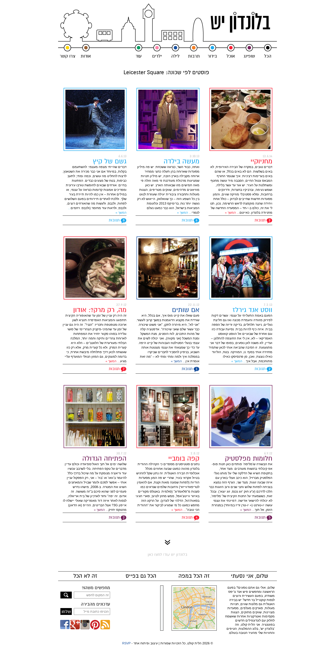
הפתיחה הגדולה (104, 458)
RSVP (126, 643)
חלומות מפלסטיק (248, 458)
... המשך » (232, 212)
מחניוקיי (261, 161)
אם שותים (185, 310)
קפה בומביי (183, 458)
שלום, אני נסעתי (249, 576)
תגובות (260, 220)
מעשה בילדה (181, 161)
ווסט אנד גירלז (252, 310)
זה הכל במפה (194, 576)
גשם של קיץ (109, 161)
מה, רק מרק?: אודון (99, 310)
